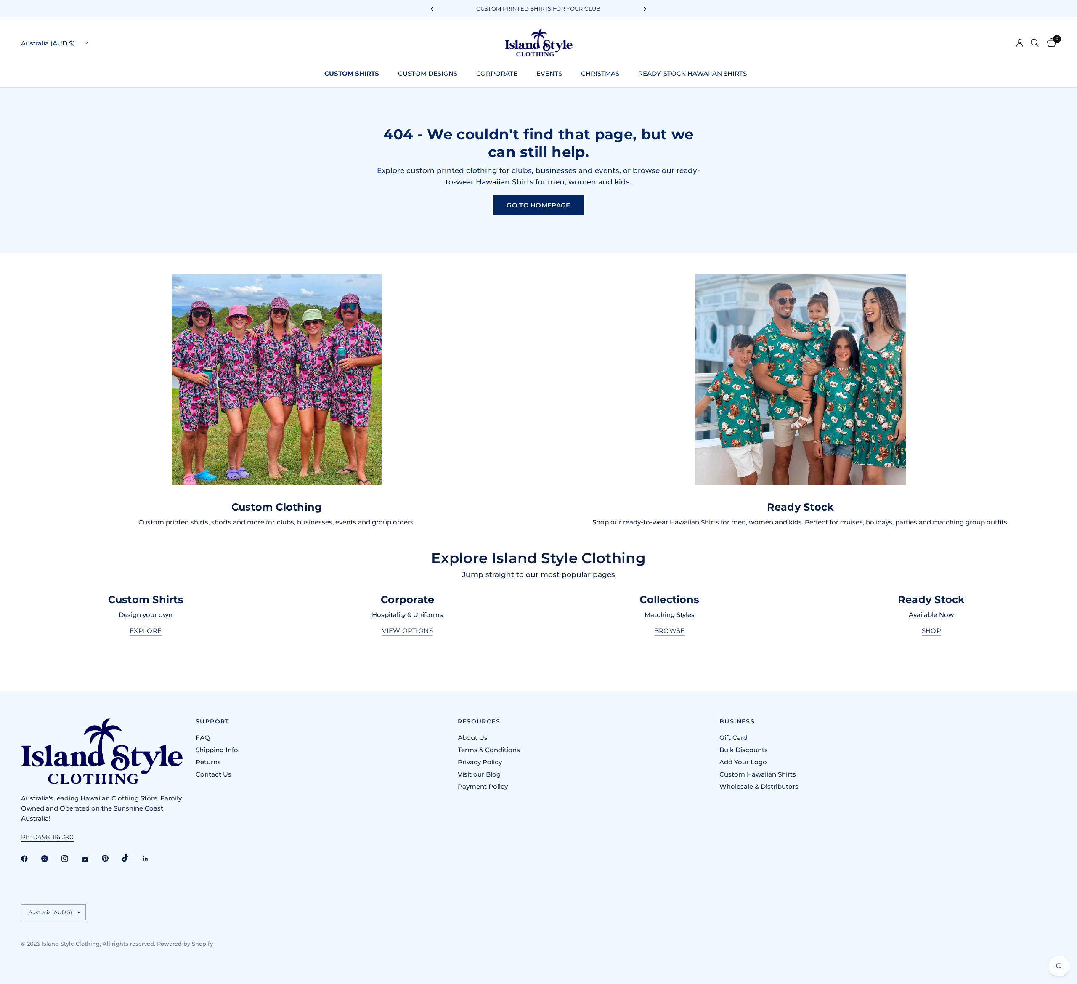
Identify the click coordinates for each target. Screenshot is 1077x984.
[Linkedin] (151, 858)
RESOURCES (479, 721)
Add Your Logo (743, 762)
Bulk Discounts (743, 750)
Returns (208, 762)
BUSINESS (737, 721)
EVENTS (549, 73)
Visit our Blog (479, 774)
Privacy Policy (480, 762)
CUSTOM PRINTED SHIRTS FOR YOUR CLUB (538, 8)
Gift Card (733, 738)
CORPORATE (496, 73)
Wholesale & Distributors (758, 786)
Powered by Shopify (185, 943)
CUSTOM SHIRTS (351, 73)
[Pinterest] (111, 858)
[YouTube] (91, 859)
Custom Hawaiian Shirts (757, 774)
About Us (473, 738)
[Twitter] (50, 858)
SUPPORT (212, 721)
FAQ (203, 738)
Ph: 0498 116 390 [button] (47, 836)
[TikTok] (131, 858)
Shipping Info (217, 750)
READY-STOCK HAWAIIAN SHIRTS (692, 73)
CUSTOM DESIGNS (427, 73)
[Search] (1035, 42)
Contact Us (213, 774)
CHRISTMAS (600, 73)
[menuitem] (355, 73)
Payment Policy (483, 786)
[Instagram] (70, 858)
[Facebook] (30, 858)
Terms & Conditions (489, 750)
